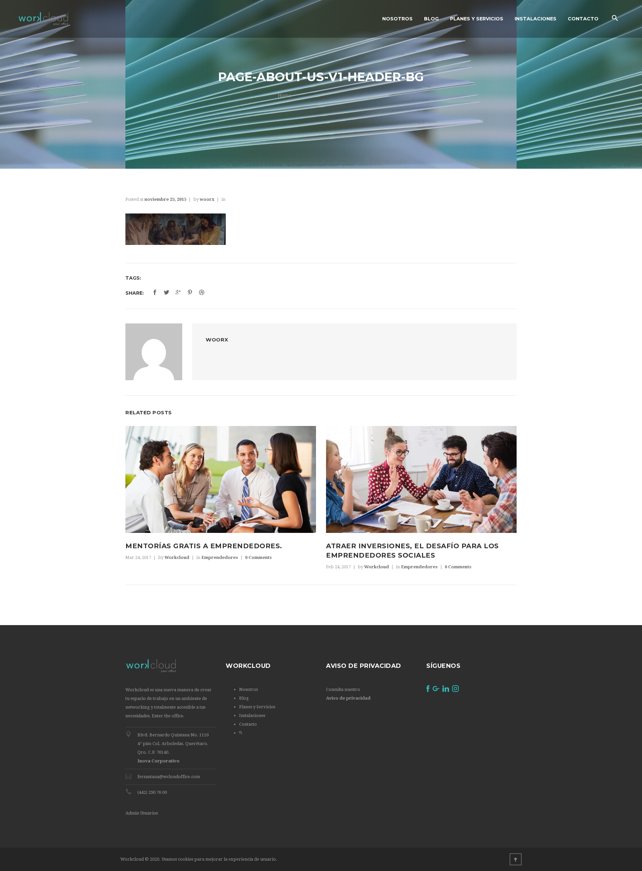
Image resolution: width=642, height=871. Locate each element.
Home (284, 95)
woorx (207, 199)
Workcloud (177, 557)
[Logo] (43, 19)
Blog (244, 698)
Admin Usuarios (141, 813)
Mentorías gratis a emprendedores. (203, 546)
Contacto (248, 724)
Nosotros (248, 689)
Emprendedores (219, 557)
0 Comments (258, 557)
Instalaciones (252, 715)
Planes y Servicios (257, 706)
